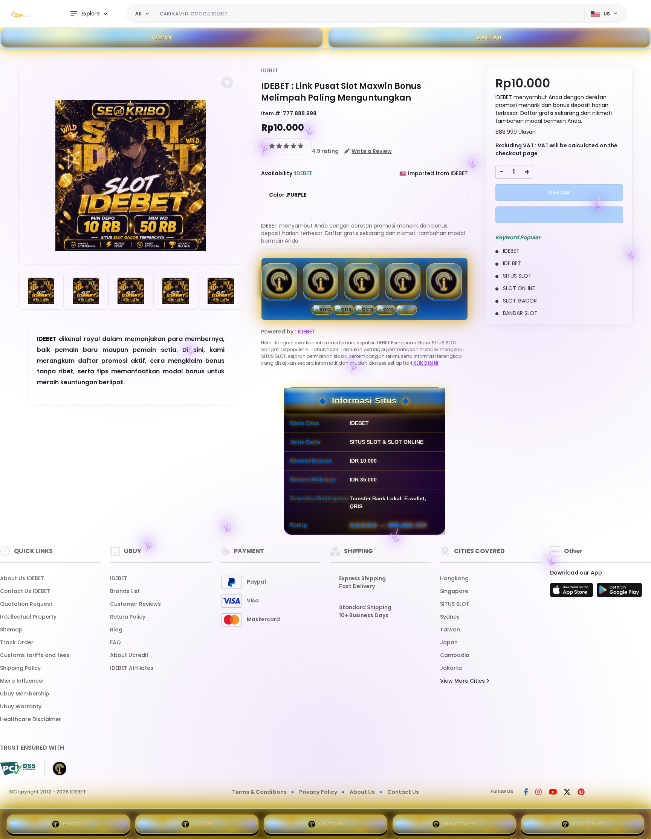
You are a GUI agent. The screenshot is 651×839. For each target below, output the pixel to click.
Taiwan (450, 629)
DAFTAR (489, 38)
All (138, 13)
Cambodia (454, 655)
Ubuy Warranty (20, 706)
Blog (116, 629)
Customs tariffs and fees (34, 655)
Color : (288, 195)
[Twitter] (567, 792)
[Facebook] (526, 792)
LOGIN (161, 38)
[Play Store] (619, 592)
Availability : (278, 173)
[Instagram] (538, 792)
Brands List (125, 591)
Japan (449, 642)
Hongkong (454, 578)
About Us (362, 792)
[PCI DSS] (17, 768)
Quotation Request (26, 604)
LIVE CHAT (588, 824)
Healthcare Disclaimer (30, 719)
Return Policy (127, 616)
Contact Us (403, 792)
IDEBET (269, 70)
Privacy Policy (318, 792)
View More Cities (463, 681)
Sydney (450, 616)
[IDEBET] (21, 14)
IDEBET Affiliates (131, 668)
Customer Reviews (135, 604)
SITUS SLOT (454, 604)
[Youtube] (553, 792)
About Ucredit (129, 655)
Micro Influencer (22, 681)
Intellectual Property (28, 616)
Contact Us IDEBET (25, 591)
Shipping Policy (20, 668)
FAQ (115, 642)
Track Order (17, 642)
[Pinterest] (581, 792)
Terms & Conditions (259, 792)
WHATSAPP (459, 824)
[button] (227, 82)
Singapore (454, 591)
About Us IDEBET (22, 578)
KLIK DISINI (426, 363)
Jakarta (451, 668)
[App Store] (572, 592)
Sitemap (11, 629)
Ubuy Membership (24, 693)
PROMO (74, 824)
